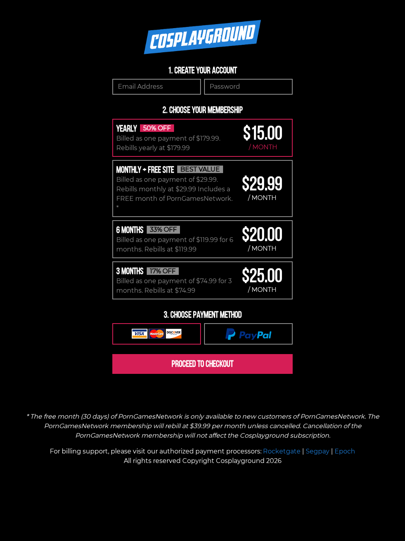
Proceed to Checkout (202, 363)
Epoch (345, 451)
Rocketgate (282, 451)
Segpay (317, 451)
